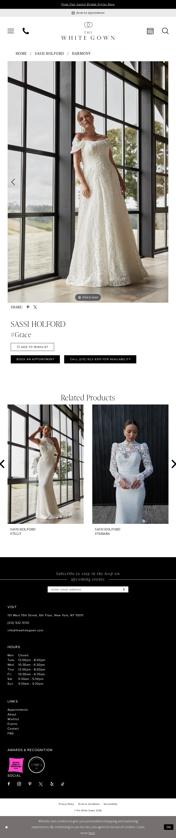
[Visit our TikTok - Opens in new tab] (62, 784)
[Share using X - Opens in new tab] (35, 307)
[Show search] (165, 31)
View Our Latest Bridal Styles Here (88, 4)
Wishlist (13, 719)
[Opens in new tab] (16, 764)
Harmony (81, 53)
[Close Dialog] (6, 827)
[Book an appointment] (150, 31)
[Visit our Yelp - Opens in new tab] (51, 784)
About (12, 714)
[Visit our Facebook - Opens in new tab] (9, 784)
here (92, 832)
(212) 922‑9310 (18, 623)
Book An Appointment (35, 359)
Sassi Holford (49, 53)
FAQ (11, 733)
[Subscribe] (123, 589)
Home (21, 53)
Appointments (18, 709)
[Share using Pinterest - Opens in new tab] (28, 307)
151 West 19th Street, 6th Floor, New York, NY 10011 (45, 615)
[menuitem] (10, 31)
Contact (13, 728)
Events (13, 724)
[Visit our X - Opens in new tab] (41, 784)
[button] (10, 31)
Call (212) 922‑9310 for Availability (100, 359)
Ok (169, 827)
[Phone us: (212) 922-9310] (25, 31)
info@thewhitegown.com (25, 630)
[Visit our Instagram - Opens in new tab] (19, 784)
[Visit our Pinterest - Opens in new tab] (30, 784)
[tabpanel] (88, 182)
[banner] (88, 31)
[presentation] (46, 464)
